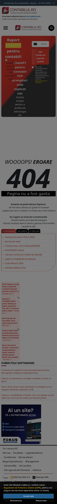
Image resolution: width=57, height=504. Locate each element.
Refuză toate (41, 501)
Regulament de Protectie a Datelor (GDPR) (22, 487)
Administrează (16, 501)
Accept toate (28, 496)
